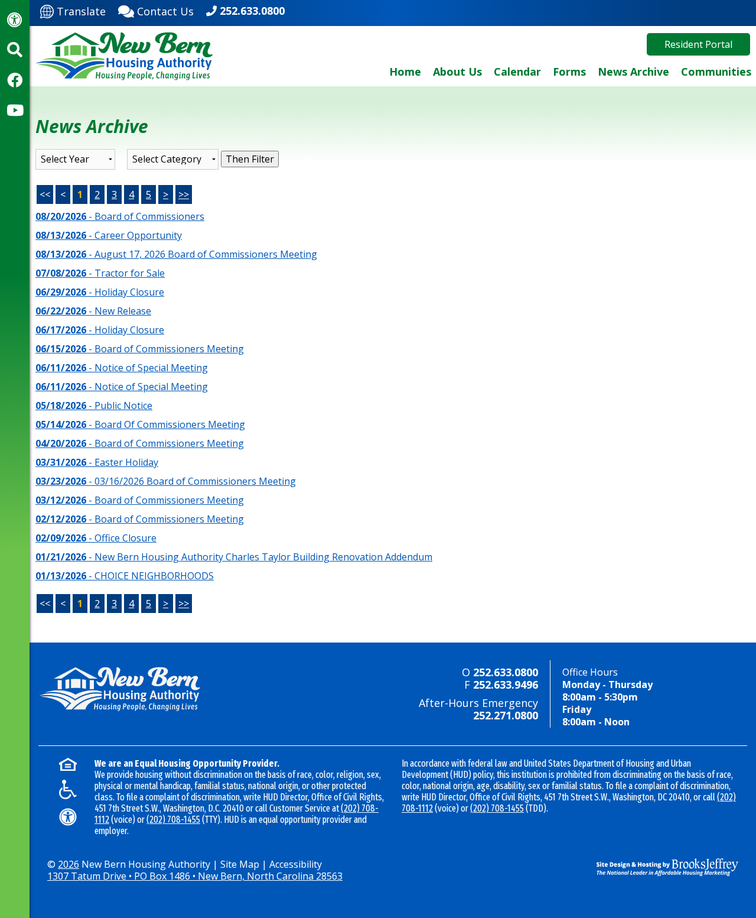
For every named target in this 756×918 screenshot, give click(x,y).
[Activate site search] (15, 49)
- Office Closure (96, 537)
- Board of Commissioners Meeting (139, 348)
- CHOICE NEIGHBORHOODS (124, 575)
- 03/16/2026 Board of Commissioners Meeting (165, 481)
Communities (716, 71)
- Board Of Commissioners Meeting (140, 424)
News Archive (633, 71)
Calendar (517, 71)
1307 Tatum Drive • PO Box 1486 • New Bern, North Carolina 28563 (195, 876)
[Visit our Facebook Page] (15, 79)
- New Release (93, 310)
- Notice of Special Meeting (121, 367)
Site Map (239, 864)
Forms (569, 71)
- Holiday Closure (99, 292)
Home (405, 71)
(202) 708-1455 (173, 819)
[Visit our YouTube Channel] (15, 110)
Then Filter (250, 159)
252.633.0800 (252, 11)
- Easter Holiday (96, 462)
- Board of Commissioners (119, 216)
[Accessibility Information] (15, 19)
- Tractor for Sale (100, 273)
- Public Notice (93, 405)
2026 (68, 864)
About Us (457, 71)
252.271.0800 (505, 715)
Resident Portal (698, 44)
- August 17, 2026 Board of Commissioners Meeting (176, 254)
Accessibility (295, 864)
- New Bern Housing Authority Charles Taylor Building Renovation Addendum (233, 556)
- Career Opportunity (108, 235)
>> (183, 194)
